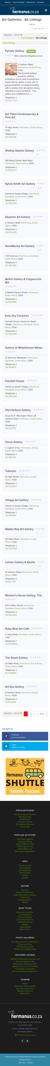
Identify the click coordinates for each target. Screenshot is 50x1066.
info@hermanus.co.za (27, 1035)
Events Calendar (25, 917)
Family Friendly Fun (25, 919)
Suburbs (25, 877)
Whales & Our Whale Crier (25, 949)
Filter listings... (9, 43)
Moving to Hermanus (25, 988)
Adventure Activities (25, 912)
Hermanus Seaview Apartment (25, 971)
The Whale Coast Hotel (25, 969)
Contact (40, 2)
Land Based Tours (25, 922)
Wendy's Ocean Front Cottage (25, 966)
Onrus (35, 447)
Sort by (32, 24)
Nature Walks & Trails (25, 844)
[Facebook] (22, 1041)
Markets (25, 924)
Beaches (25, 890)
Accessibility (25, 868)
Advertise (22, 1063)
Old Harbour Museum (25, 824)
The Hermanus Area (25, 946)
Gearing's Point (25, 817)
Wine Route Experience (25, 851)
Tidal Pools (25, 897)
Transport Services (25, 991)
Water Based (25, 927)
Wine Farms (25, 929)
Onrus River (36, 663)
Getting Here (25, 873)
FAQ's (25, 983)
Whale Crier (25, 993)
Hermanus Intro (25, 865)
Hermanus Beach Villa (25, 961)
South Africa (34, 67)
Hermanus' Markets (25, 839)
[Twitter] (27, 1041)
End (42, 713)
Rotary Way (25, 827)
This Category (27, 38)
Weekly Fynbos (25, 900)
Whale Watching (25, 849)
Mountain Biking (25, 841)
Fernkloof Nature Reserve (25, 814)
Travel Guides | (18, 2)
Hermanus (23, 67)
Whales (25, 902)
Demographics (25, 870)
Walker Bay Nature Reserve (25, 895)
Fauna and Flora (25, 944)
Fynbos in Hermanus (25, 892)
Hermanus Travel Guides (25, 986)
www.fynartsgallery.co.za (30, 56)
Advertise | (31, 2)
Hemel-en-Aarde (25, 822)
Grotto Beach (25, 819)
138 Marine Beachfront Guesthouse (25, 959)
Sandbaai (9, 196)
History (25, 875)
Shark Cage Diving (25, 846)
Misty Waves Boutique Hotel (25, 964)
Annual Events (25, 914)
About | (8, 2)
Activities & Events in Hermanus (25, 942)
